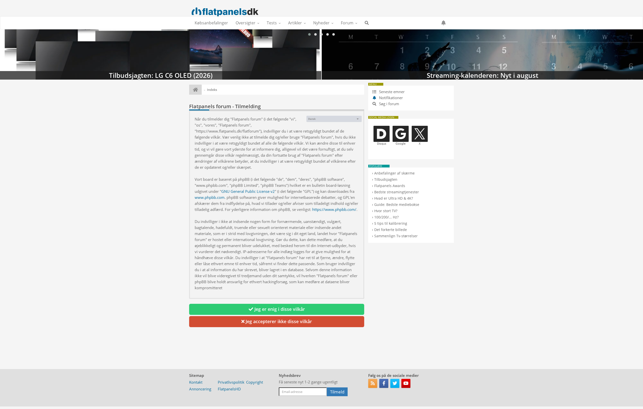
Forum (347, 23)
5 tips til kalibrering (390, 223)
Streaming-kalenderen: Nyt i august (160, 54)
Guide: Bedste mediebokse (396, 204)
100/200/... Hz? (386, 217)
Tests (272, 23)
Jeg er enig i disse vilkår (279, 309)
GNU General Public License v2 (248, 191)
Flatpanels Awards (389, 185)
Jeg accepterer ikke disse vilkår (278, 321)
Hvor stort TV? (385, 210)
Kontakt (195, 382)
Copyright (254, 382)
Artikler (295, 23)
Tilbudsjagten (385, 179)
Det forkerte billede (390, 229)
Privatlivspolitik (231, 382)
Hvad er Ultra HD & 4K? (393, 198)
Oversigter (245, 23)
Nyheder (321, 23)
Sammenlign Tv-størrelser (396, 235)
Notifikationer (391, 97)
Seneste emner (391, 91)
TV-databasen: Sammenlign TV (482, 54)
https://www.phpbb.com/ (334, 209)
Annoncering (200, 388)
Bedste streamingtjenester (396, 192)
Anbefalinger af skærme (394, 173)
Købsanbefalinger (211, 23)
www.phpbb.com (210, 197)
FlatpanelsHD (229, 388)
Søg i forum (388, 103)
